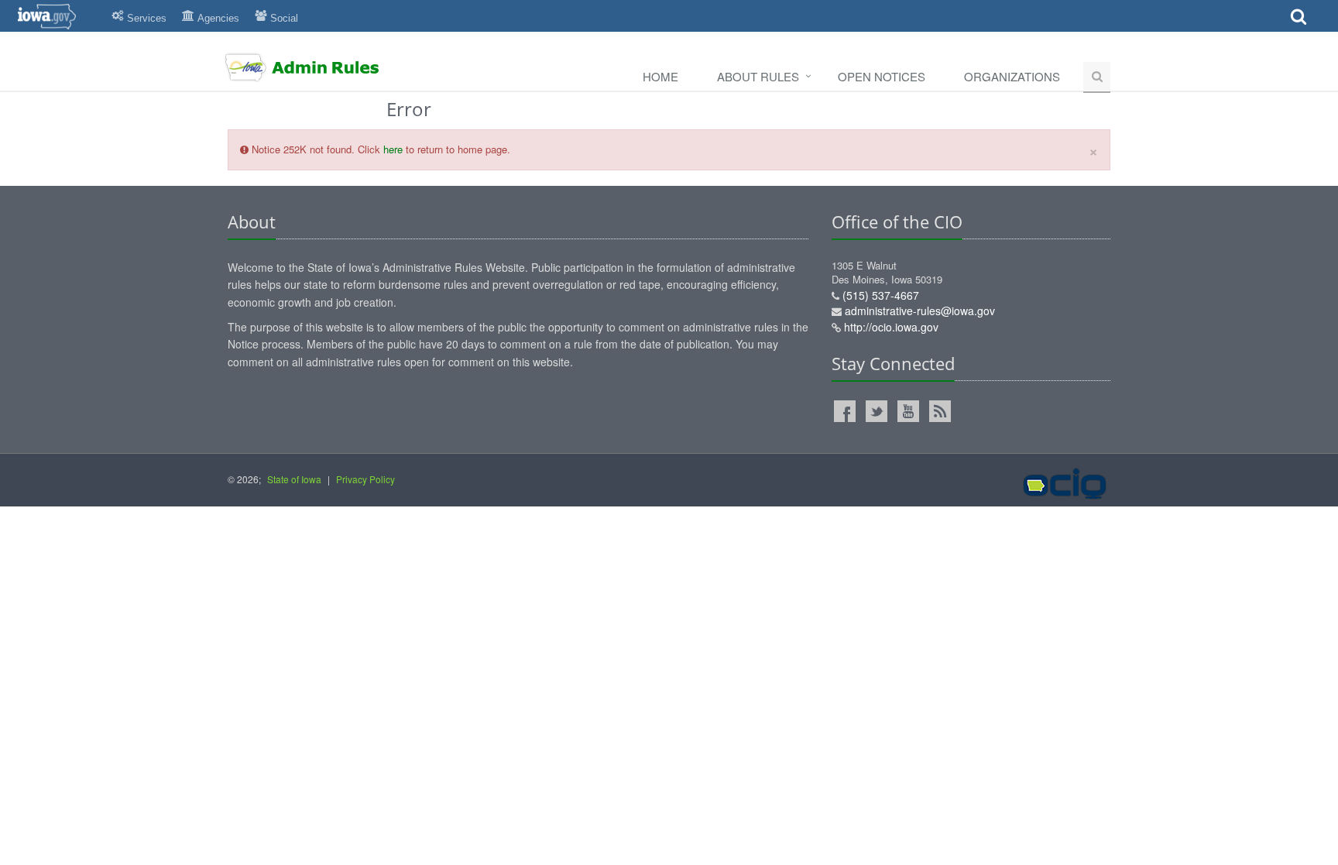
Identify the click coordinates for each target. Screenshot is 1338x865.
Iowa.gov (56, 16)
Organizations (1012, 76)
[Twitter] (876, 411)
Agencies (218, 18)
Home (660, 76)
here (393, 149)
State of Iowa (294, 479)
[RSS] (940, 411)
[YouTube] (908, 411)
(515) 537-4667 (880, 295)
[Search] (1298, 21)
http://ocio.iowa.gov (891, 327)
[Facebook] (845, 411)
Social (284, 18)
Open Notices (881, 76)
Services (146, 18)
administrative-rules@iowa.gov (920, 310)
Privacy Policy (365, 479)
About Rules (758, 76)
